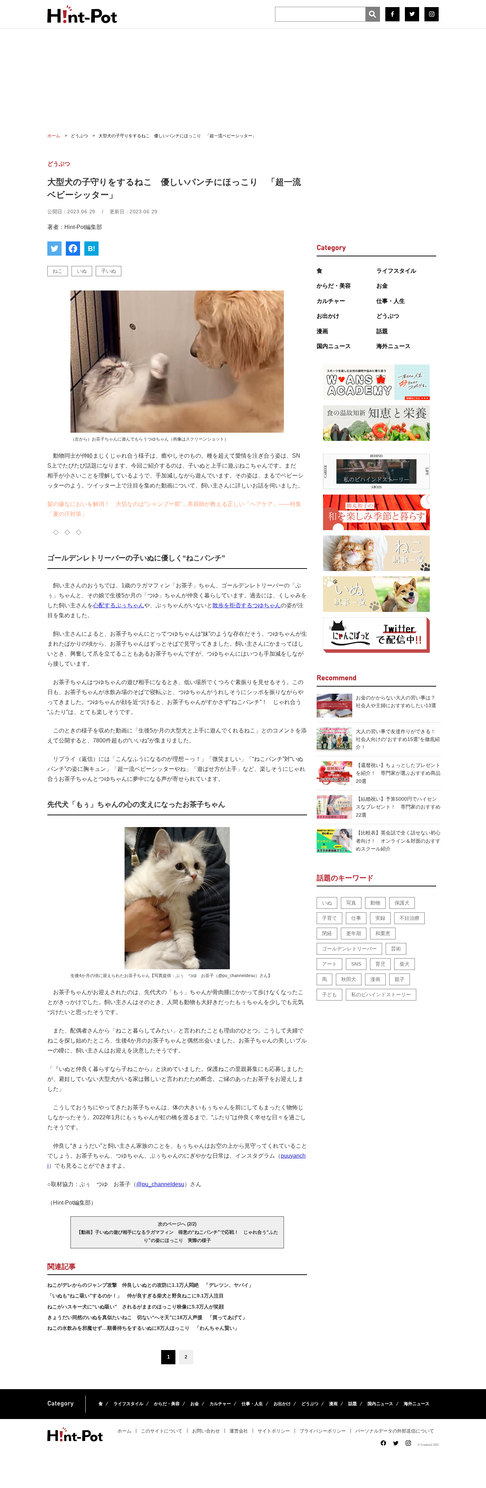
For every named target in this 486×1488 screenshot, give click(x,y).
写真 (351, 903)
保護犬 (402, 903)
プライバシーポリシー (323, 1431)
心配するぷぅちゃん (118, 605)
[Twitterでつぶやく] (54, 248)
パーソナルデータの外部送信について (394, 1431)
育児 (380, 964)
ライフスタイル (396, 271)
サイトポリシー (274, 1431)
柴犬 (405, 964)
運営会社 (238, 1431)
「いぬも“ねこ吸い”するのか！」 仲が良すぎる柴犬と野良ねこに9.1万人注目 (135, 1295)
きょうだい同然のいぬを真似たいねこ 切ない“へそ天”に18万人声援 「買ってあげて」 (147, 1317)
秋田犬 (348, 979)
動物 (375, 903)
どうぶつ (387, 316)
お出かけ (328, 316)
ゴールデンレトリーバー (349, 948)
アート (329, 964)
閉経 (327, 933)
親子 (400, 979)
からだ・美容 (334, 286)
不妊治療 (409, 918)
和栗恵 (382, 933)
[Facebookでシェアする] (73, 248)
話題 (382, 331)
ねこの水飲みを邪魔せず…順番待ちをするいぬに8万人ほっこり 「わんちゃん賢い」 (143, 1328)
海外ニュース (393, 346)
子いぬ (108, 271)
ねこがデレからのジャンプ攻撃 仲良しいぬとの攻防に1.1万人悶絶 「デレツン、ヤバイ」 (150, 1285)
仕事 (356, 918)
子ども (329, 994)
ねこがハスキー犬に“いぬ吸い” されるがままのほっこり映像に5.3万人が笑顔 (135, 1307)
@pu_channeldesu (160, 1184)
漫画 (322, 331)
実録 (380, 918)
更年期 (353, 933)
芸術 (396, 948)
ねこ (58, 271)
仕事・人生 (390, 301)
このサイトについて (162, 1431)
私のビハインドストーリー (381, 994)
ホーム (124, 1431)
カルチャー (331, 301)
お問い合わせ (206, 1431)
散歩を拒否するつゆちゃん (246, 605)
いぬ (82, 271)
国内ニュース (334, 346)
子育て (329, 918)
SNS (356, 964)
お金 (382, 286)
